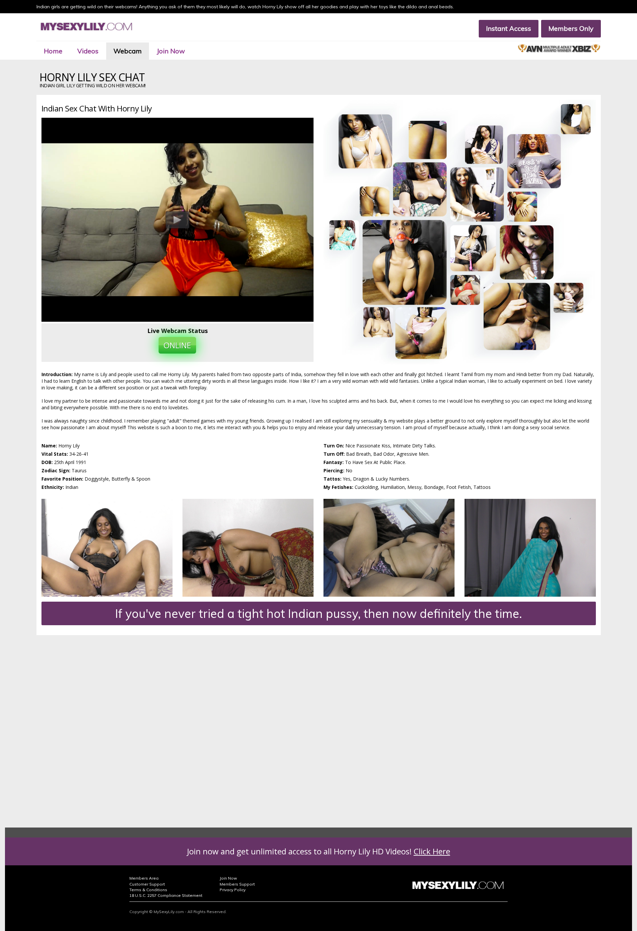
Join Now (171, 51)
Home (53, 51)
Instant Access (508, 28)
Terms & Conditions (148, 889)
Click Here (432, 851)
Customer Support (147, 884)
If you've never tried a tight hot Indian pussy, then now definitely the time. (318, 613)
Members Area (144, 878)
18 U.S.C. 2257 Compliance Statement (165, 895)
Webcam (127, 51)
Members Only (571, 28)
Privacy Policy (233, 889)
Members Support (237, 884)
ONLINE (177, 345)
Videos (88, 51)
